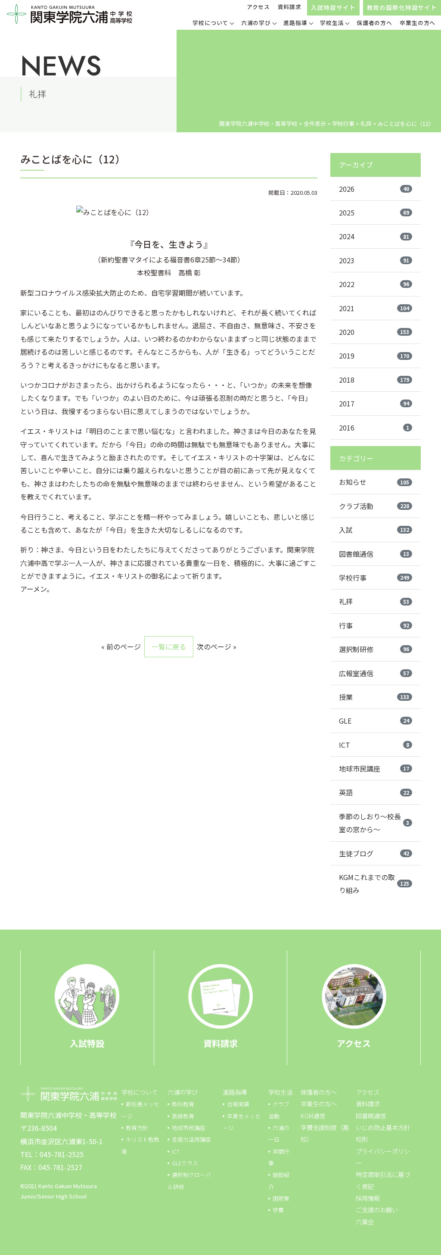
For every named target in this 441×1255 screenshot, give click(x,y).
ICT (374, 745)
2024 (374, 236)
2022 (374, 284)
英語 (374, 792)
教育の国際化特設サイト (402, 7)
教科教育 (183, 1104)
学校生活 (280, 1091)
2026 (374, 189)
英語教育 (183, 1116)
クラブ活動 (374, 506)
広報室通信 (374, 673)
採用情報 (368, 1197)
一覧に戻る (169, 646)
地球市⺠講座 (188, 1128)
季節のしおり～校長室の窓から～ (374, 822)
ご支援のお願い (377, 1209)
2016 (374, 427)
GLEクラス (185, 1163)
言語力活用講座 (191, 1139)
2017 (374, 403)
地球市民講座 (374, 768)
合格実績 (238, 1104)
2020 (374, 332)
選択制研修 (374, 649)
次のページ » (216, 646)
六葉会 (365, 1221)
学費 (278, 1210)
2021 (374, 308)
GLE (374, 720)
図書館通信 (374, 554)
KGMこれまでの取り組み (374, 883)
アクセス (258, 7)
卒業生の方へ (319, 1103)
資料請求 (289, 7)
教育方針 (137, 1128)
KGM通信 (313, 1115)
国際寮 (281, 1198)
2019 (374, 355)
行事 (374, 625)
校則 (362, 1138)
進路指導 (235, 1091)
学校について (139, 1091)
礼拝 (374, 601)
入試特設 (87, 1043)
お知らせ (374, 482)
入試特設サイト (333, 7)
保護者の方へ (319, 1091)
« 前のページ (121, 646)
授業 (374, 697)
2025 (374, 212)
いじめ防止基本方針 (383, 1127)
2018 (374, 380)
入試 (374, 529)
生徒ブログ (374, 853)
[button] (213, 24)
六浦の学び (183, 1091)
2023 (374, 260)
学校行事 (374, 577)
